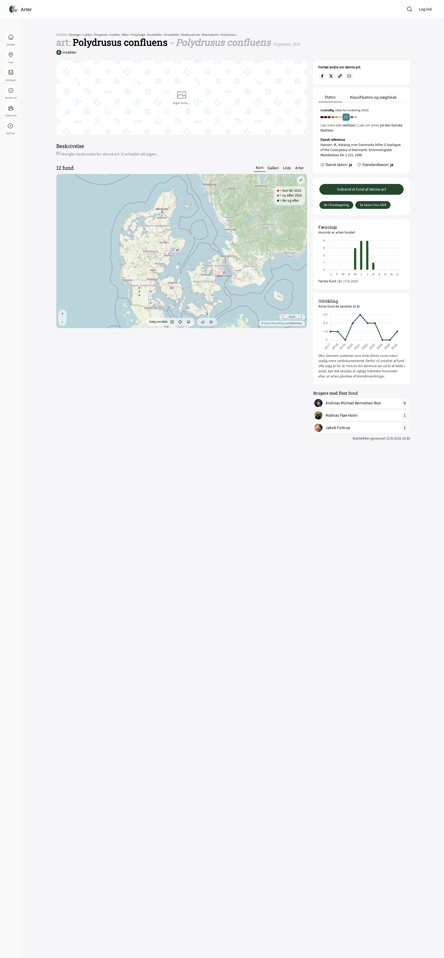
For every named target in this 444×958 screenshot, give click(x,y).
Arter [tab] (299, 168)
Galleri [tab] (273, 168)
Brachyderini (211, 35)
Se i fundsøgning (336, 205)
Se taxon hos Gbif (373, 205)
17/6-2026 (350, 281)
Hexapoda (101, 35)
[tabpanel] (361, 139)
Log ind (425, 9)
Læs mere (327, 125)
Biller (126, 35)
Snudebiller (155, 35)
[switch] (172, 322)
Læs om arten (368, 125)
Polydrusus (229, 35)
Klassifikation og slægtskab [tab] (373, 97)
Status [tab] (330, 97)
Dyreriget (76, 35)
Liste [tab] (287, 168)
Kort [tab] (259, 168)
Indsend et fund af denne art (361, 189)
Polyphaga (139, 35)
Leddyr (88, 35)
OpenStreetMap (274, 323)
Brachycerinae (191, 35)
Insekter (115, 35)
